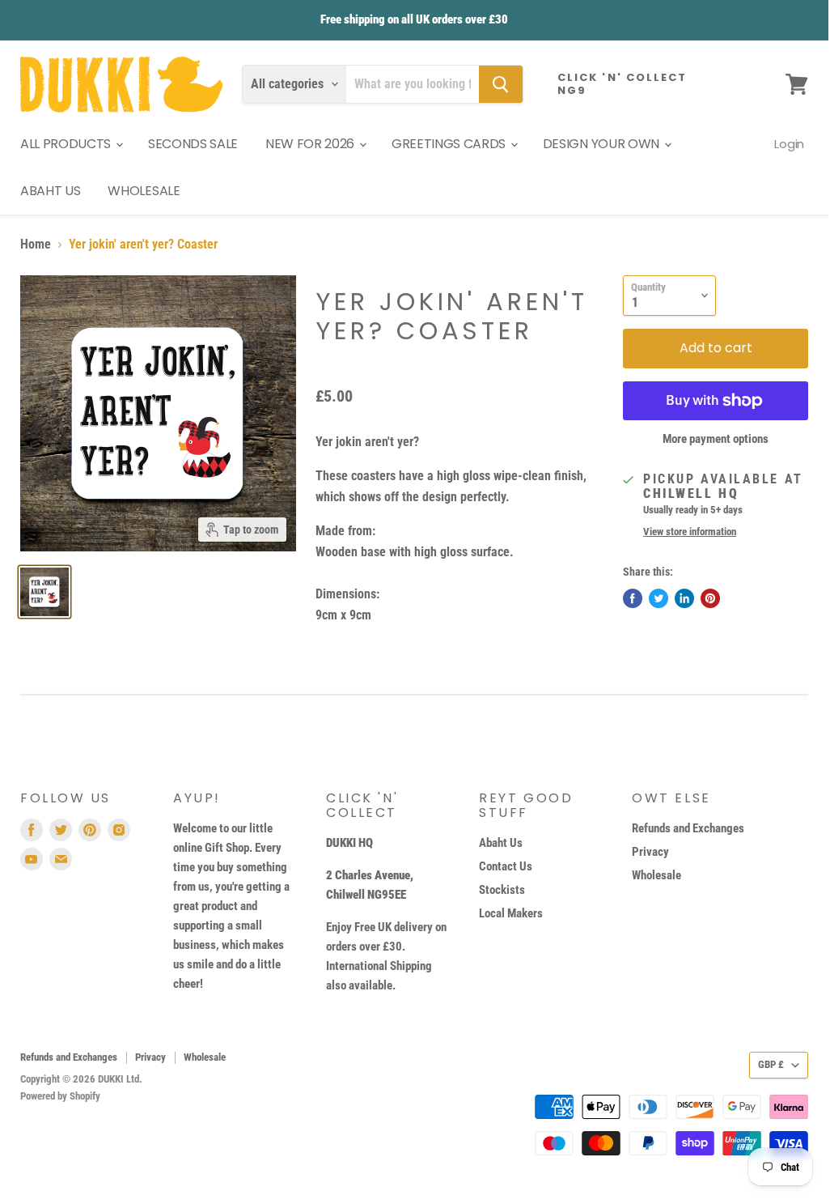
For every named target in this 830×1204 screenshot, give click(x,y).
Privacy (650, 852)
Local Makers (511, 913)
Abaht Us (501, 843)
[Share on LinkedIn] (684, 598)
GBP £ (771, 1064)
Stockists (502, 890)
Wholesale (656, 875)
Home (35, 244)
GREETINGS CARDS (450, 143)
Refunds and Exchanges (688, 828)
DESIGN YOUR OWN (603, 143)
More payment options (716, 439)
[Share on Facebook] (632, 598)
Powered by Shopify (60, 1096)
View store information (689, 532)
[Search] (501, 84)
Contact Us (505, 866)
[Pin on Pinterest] (710, 598)
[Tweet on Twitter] (658, 598)
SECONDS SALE (193, 143)
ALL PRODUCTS (67, 143)
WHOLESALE (144, 190)
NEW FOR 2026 (311, 143)
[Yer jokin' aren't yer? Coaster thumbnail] (44, 592)
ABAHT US (50, 190)
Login (789, 143)
